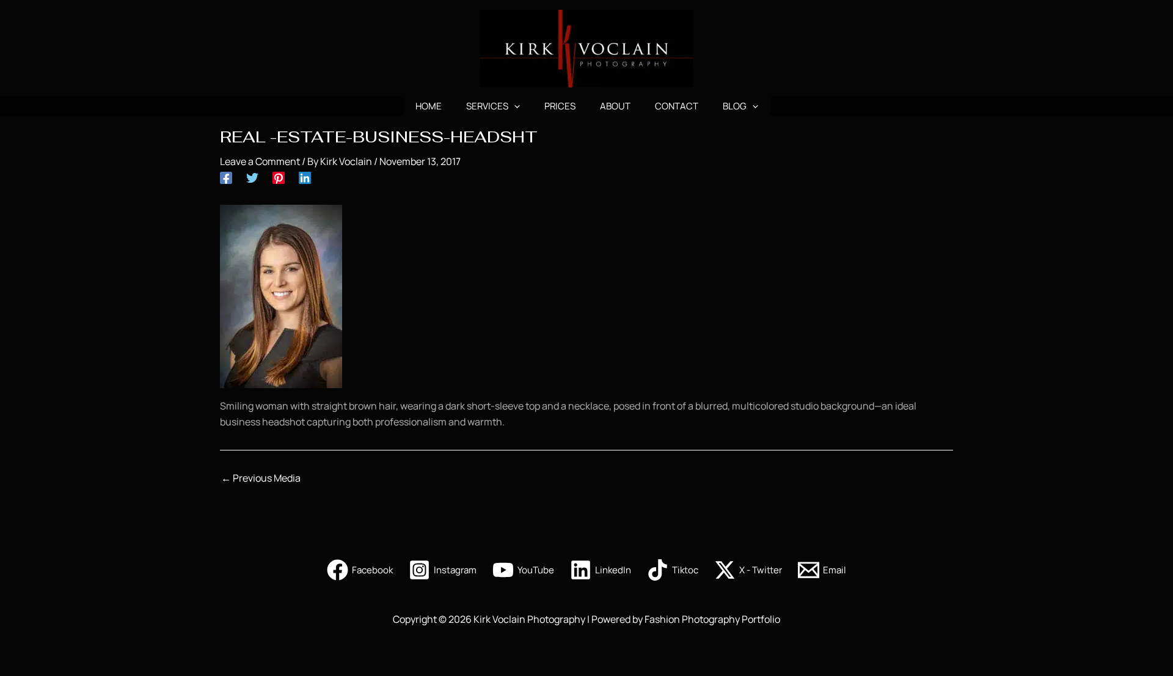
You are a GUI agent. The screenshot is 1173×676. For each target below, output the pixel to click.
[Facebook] (226, 177)
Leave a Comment (260, 161)
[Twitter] (252, 177)
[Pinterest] (278, 177)
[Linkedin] (305, 177)
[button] (514, 106)
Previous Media (261, 478)
